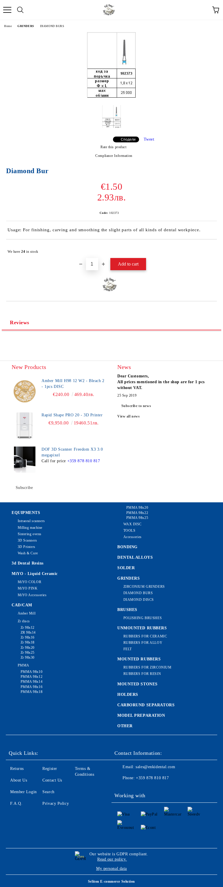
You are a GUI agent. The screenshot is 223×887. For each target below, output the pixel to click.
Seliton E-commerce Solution (111, 881)
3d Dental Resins (28, 563)
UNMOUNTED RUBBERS (142, 628)
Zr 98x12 (28, 628)
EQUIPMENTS (26, 512)
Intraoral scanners (31, 521)
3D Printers (26, 547)
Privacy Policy (55, 803)
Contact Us (52, 780)
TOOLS (129, 530)
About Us (18, 780)
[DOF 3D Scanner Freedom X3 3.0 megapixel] (25, 460)
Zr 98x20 (28, 648)
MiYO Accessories (32, 595)
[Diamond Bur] (111, 96)
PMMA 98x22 (137, 513)
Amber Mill (26, 613)
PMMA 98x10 (31, 672)
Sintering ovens (30, 534)
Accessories (132, 537)
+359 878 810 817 (83, 461)
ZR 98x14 (28, 632)
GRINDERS (25, 26)
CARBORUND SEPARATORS (146, 705)
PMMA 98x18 (31, 692)
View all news (128, 416)
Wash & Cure (28, 553)
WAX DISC (132, 524)
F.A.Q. (16, 803)
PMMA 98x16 (31, 687)
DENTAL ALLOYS (135, 557)
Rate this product (113, 147)
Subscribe (24, 487)
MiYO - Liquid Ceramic (35, 573)
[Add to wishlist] (208, 249)
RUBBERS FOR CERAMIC (145, 636)
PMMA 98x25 (137, 518)
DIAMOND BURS (52, 26)
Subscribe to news (136, 406)
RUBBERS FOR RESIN (142, 674)
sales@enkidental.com (155, 767)
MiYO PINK (28, 588)
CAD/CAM (22, 605)
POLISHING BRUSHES (142, 618)
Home (8, 26)
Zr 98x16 (28, 637)
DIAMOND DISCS (138, 600)
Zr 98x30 (28, 657)
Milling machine (30, 528)
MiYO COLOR (29, 582)
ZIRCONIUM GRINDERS (144, 587)
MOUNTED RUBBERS (139, 659)
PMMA (23, 665)
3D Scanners (27, 540)
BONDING (127, 547)
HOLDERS (127, 694)
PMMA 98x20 (137, 508)
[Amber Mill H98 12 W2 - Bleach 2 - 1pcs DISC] (25, 391)
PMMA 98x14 (31, 682)
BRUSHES (127, 610)
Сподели (128, 139)
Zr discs (24, 621)
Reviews (19, 322)
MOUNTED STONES (137, 684)
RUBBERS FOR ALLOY (142, 643)
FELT (127, 649)
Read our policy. (112, 859)
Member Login (23, 792)
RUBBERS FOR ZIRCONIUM (147, 667)
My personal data (111, 868)
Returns (17, 768)
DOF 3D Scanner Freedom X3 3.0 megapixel (72, 452)
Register (49, 768)
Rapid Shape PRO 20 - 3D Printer (72, 415)
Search (48, 792)
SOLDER (126, 568)
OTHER (125, 726)
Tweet (149, 139)
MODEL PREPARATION (141, 715)
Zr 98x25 (28, 653)
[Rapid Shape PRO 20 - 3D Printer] (25, 425)
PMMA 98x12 (31, 677)
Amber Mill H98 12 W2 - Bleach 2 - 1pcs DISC (73, 384)
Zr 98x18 (28, 642)
